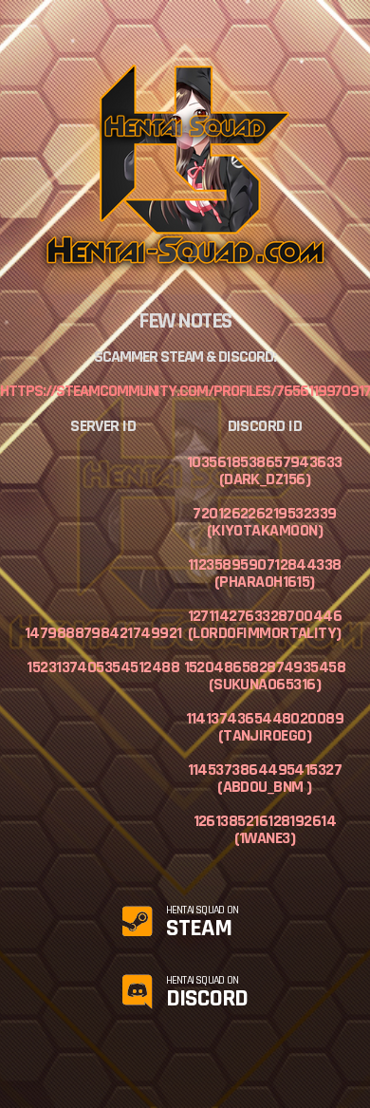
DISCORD (207, 993)
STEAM (202, 923)
